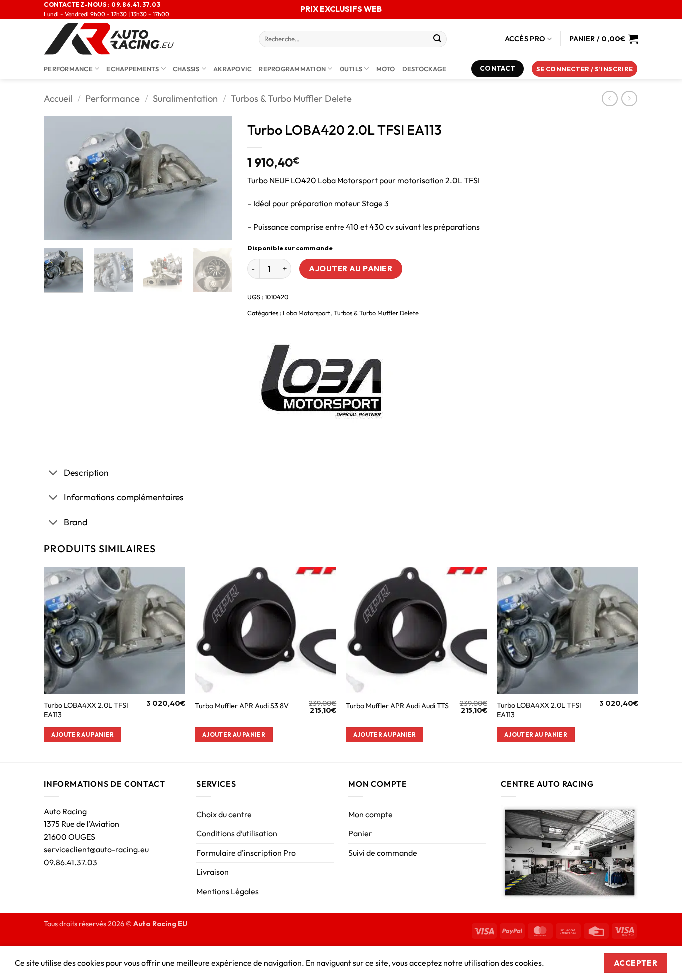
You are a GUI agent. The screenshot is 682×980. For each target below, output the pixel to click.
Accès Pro (525, 38)
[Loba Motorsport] (322, 380)
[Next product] (609, 98)
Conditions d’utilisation (236, 833)
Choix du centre (224, 814)
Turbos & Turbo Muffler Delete (291, 98)
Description (86, 472)
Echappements (132, 69)
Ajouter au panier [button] (82, 734)
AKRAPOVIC (232, 69)
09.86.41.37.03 (70, 862)
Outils (351, 69)
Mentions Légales (227, 891)
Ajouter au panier (350, 268)
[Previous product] (629, 98)
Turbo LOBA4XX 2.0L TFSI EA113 (86, 710)
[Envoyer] (437, 39)
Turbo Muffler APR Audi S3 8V (242, 705)
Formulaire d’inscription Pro (246, 853)
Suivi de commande (382, 853)
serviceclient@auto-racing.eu (96, 849)
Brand (75, 522)
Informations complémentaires (124, 497)
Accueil (58, 98)
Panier (360, 833)
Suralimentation (185, 98)
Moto (385, 69)
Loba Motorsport (306, 313)
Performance (68, 69)
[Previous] (60, 178)
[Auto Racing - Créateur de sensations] (144, 39)
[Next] (216, 178)
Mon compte (370, 814)
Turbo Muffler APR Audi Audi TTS (397, 705)
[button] (585, 69)
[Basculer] (53, 473)
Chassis (186, 69)
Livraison (212, 872)
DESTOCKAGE (424, 69)
